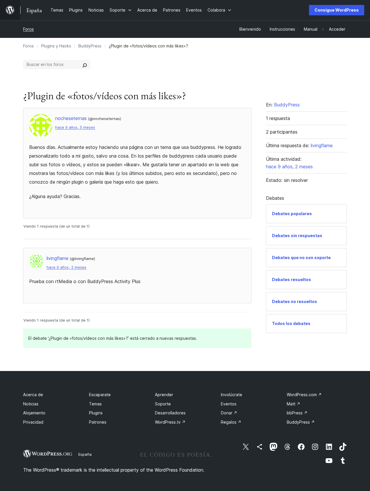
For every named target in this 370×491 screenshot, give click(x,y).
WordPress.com (304, 394)
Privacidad (33, 422)
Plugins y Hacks (56, 45)
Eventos (228, 403)
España (85, 454)
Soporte (163, 403)
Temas (95, 403)
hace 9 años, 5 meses (75, 127)
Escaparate (100, 394)
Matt (293, 403)
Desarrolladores (170, 412)
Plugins (96, 412)
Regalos (231, 422)
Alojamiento (34, 412)
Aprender (164, 394)
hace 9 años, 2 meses (66, 267)
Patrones (97, 422)
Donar (229, 412)
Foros (28, 29)
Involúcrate (231, 394)
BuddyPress (89, 45)
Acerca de (33, 394)
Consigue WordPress (336, 10)
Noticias (30, 403)
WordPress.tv (170, 422)
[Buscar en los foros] (84, 64)
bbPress (297, 412)
